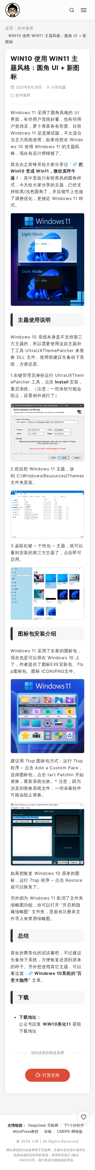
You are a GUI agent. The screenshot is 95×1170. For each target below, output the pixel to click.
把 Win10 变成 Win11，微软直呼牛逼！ (47, 171)
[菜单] (84, 9)
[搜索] (71, 10)
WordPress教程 (26, 1131)
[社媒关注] (84, 1117)
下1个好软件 (74, 1125)
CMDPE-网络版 (70, 1131)
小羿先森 (58, 87)
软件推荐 (25, 28)
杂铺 (47, 1131)
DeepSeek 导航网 (43, 1125)
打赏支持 (50, 1075)
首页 (9, 28)
